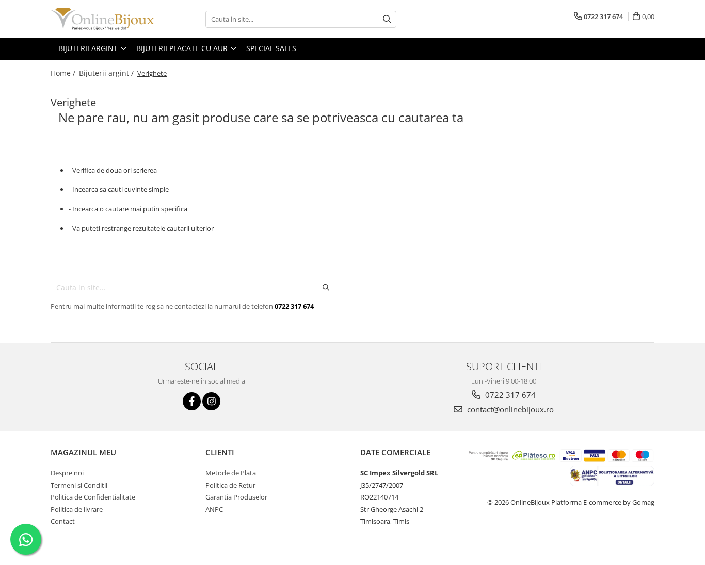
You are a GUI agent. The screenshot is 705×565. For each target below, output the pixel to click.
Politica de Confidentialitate (93, 497)
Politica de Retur (230, 485)
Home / (64, 73)
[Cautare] (387, 19)
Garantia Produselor (236, 497)
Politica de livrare (77, 509)
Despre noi (67, 472)
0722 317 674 (509, 395)
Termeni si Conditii (79, 485)
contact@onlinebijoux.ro (509, 409)
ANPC (214, 509)
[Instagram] (211, 401)
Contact (63, 521)
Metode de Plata (230, 472)
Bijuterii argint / (107, 73)
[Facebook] (192, 401)
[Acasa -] (102, 19)
